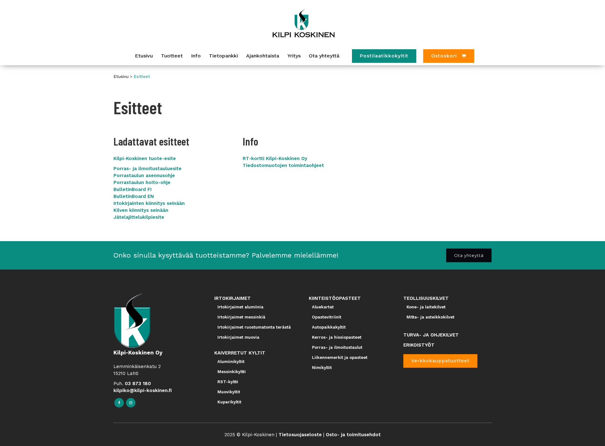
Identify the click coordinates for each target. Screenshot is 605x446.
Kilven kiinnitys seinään (140, 210)
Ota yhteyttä (469, 255)
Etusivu (121, 76)
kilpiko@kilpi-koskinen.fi (142, 390)
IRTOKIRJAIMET (232, 298)
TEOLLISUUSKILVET (426, 298)
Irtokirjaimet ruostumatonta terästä (254, 327)
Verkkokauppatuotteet (440, 361)
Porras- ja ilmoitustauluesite (147, 168)
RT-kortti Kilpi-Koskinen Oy (275, 158)
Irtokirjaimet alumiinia (240, 307)
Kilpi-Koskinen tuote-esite (144, 158)
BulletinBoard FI (132, 189)
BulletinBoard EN (133, 196)
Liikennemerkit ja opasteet (339, 357)
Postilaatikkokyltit (384, 56)
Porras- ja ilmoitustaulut (337, 347)
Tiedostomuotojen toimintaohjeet (283, 165)
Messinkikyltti (231, 371)
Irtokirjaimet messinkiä (241, 317)
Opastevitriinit (326, 317)
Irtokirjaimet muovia (238, 337)
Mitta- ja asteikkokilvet (430, 317)
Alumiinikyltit (231, 361)
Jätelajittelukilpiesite (138, 217)
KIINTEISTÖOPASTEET (335, 298)
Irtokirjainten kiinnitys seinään (149, 203)
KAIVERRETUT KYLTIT (239, 353)
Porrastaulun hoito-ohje (141, 182)
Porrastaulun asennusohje (144, 175)
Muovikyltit (228, 392)
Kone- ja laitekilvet (426, 307)
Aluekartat (323, 307)
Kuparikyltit (229, 402)
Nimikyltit (322, 367)
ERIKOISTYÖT (419, 345)
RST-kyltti (227, 381)
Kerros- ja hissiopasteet (336, 337)
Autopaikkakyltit (329, 327)
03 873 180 (138, 383)
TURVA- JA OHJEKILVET (431, 335)
